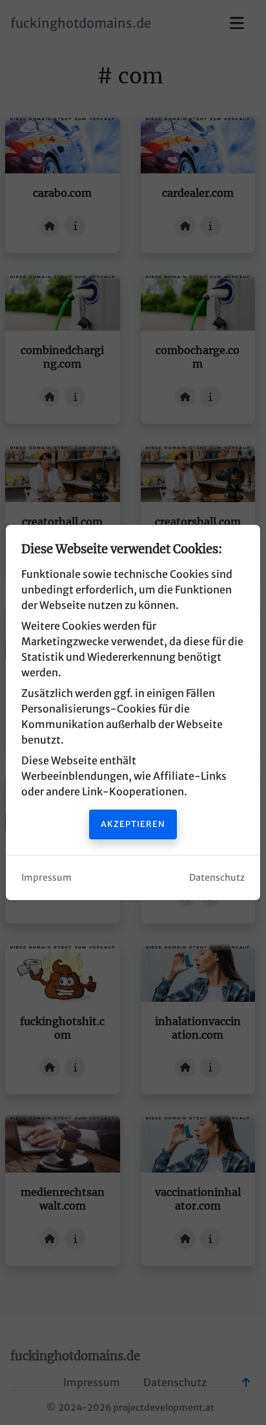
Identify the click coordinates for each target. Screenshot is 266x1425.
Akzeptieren (133, 824)
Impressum (46, 877)
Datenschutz (217, 877)
